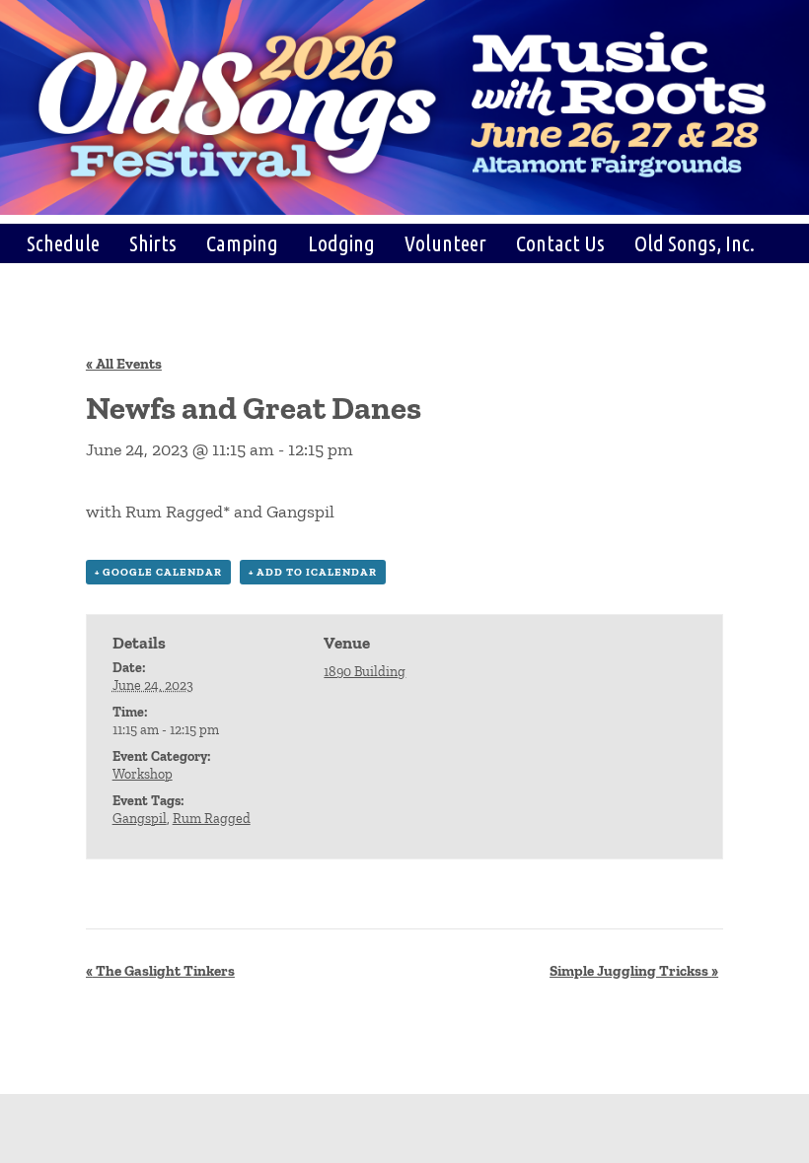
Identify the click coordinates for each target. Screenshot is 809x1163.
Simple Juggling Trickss (634, 971)
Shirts (153, 243)
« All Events (124, 364)
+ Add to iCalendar (313, 572)
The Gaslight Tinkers (160, 971)
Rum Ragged (212, 818)
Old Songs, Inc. (694, 243)
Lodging (341, 243)
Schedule (63, 243)
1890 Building (364, 671)
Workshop (142, 774)
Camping (242, 243)
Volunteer (445, 243)
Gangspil (139, 818)
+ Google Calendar (158, 572)
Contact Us (560, 243)
